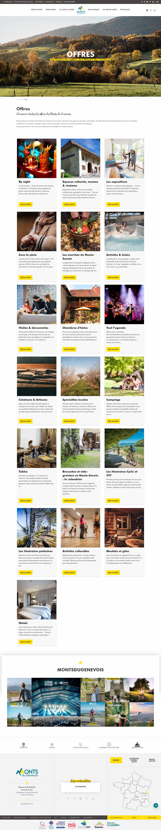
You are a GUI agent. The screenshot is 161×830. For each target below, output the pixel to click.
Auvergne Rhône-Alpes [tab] (134, 760)
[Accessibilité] (147, 10)
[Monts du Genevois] (81, 10)
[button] (155, 10)
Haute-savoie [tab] (152, 760)
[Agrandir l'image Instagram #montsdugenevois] (19, 690)
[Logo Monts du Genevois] (27, 772)
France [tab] (116, 760)
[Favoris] (151, 10)
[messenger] (156, 808)
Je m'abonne (80, 786)
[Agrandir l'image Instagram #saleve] (141, 714)
